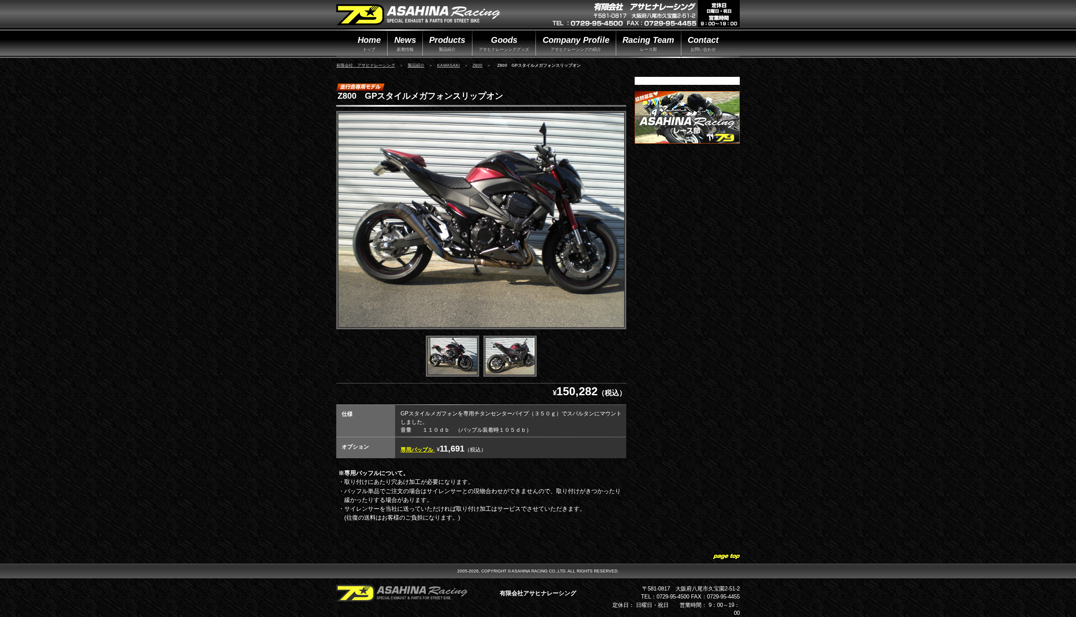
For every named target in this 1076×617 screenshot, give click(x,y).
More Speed (418, 15)
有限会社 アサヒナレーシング (365, 65)
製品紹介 (416, 65)
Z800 (477, 65)
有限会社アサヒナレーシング (538, 593)
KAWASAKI (448, 65)
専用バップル (418, 449)
